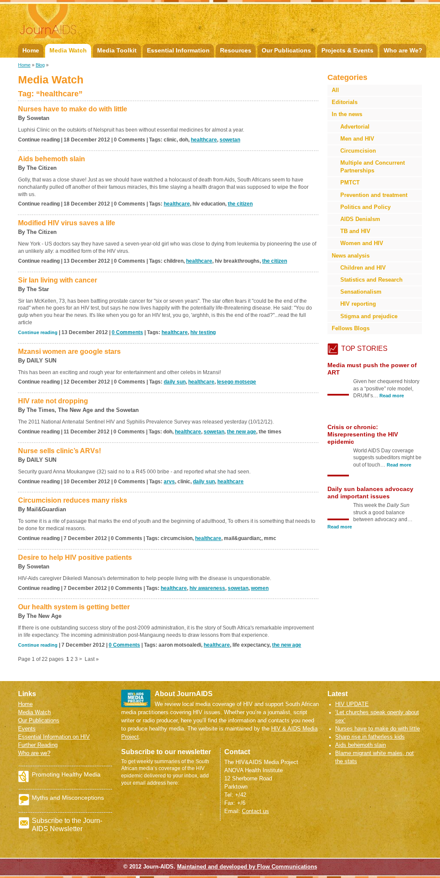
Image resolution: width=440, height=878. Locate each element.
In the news (347, 114)
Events (27, 728)
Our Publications (286, 50)
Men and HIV (357, 138)
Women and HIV (361, 243)
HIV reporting (358, 304)
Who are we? (34, 753)
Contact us (255, 811)
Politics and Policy (365, 207)
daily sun (175, 382)
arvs (169, 482)
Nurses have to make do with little (377, 728)
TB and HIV (355, 231)
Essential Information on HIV (54, 737)
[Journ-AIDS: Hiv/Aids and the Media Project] (78, 24)
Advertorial (355, 126)
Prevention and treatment (373, 195)
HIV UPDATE (352, 704)
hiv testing (203, 332)
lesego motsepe (236, 382)
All (335, 90)
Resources (235, 50)
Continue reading (38, 332)
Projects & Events (347, 50)
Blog (40, 65)
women (260, 588)
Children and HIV (363, 267)
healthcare (204, 140)
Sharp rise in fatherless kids (370, 737)
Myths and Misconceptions (68, 797)
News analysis (351, 255)
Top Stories (364, 348)
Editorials (345, 102)
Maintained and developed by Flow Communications (247, 866)
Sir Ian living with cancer (57, 280)
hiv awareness (207, 588)
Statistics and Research (371, 279)
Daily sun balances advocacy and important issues (370, 431)
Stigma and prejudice (368, 316)
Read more (399, 402)
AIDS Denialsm (360, 219)
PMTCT (350, 182)
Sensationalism (361, 292)
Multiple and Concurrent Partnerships (372, 167)
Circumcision (358, 150)
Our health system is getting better (74, 607)
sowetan (230, 140)
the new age (241, 432)
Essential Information (178, 50)
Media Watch (68, 50)
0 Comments (127, 332)
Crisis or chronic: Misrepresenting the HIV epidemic (362, 372)
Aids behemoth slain (360, 745)
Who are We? (403, 50)
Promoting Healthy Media (66, 774)
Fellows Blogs (351, 328)
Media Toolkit (117, 50)
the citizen (240, 204)
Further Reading (38, 745)
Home (30, 50)
